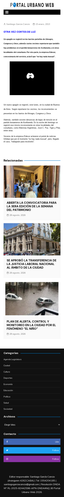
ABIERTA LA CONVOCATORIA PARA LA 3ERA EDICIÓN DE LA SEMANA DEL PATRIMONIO (32, 206)
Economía (8, 384)
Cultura (7, 372)
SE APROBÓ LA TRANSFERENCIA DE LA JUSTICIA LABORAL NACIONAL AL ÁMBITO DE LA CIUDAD (31, 263)
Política (7, 396)
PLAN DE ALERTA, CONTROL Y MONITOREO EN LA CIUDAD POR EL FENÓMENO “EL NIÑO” (31, 325)
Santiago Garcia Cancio (18, 24)
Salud (6, 403)
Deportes (8, 378)
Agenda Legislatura (12, 359)
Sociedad (8, 409)
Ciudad (7, 365)
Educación (8, 390)
